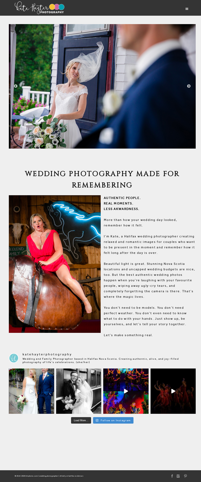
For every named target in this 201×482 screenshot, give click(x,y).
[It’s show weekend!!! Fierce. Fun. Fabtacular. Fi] (173, 391)
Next (189, 86)
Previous (16, 86)
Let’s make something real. (128, 335)
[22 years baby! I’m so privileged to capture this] (126, 391)
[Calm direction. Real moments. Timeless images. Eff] (78, 391)
